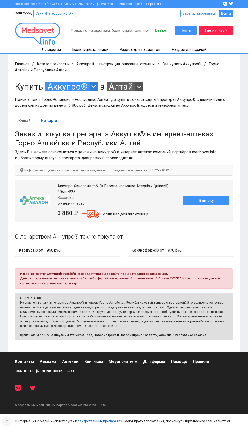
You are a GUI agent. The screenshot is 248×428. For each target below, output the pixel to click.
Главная (22, 64)
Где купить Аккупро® (181, 64)
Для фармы (154, 361)
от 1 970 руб (157, 250)
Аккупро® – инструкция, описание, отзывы (115, 64)
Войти (226, 13)
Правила (201, 361)
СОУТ (70, 371)
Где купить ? (216, 30)
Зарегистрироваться (199, 13)
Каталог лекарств (53, 64)
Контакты (24, 361)
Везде (160, 30)
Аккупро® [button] (67, 86)
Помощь (179, 361)
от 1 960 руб (40, 250)
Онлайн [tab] (26, 120)
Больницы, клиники (90, 49)
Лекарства (51, 49)
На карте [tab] (49, 120)
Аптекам (70, 361)
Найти (185, 30)
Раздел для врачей (189, 49)
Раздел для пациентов (140, 49)
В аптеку (206, 200)
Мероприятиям (123, 361)
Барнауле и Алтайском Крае (71, 335)
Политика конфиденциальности (38, 371)
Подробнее (152, 4)
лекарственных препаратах (100, 421)
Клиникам (94, 361)
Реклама (48, 361)
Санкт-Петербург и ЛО (54, 13)
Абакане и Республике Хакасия (182, 335)
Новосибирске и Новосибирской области (125, 335)
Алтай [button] (121, 86)
